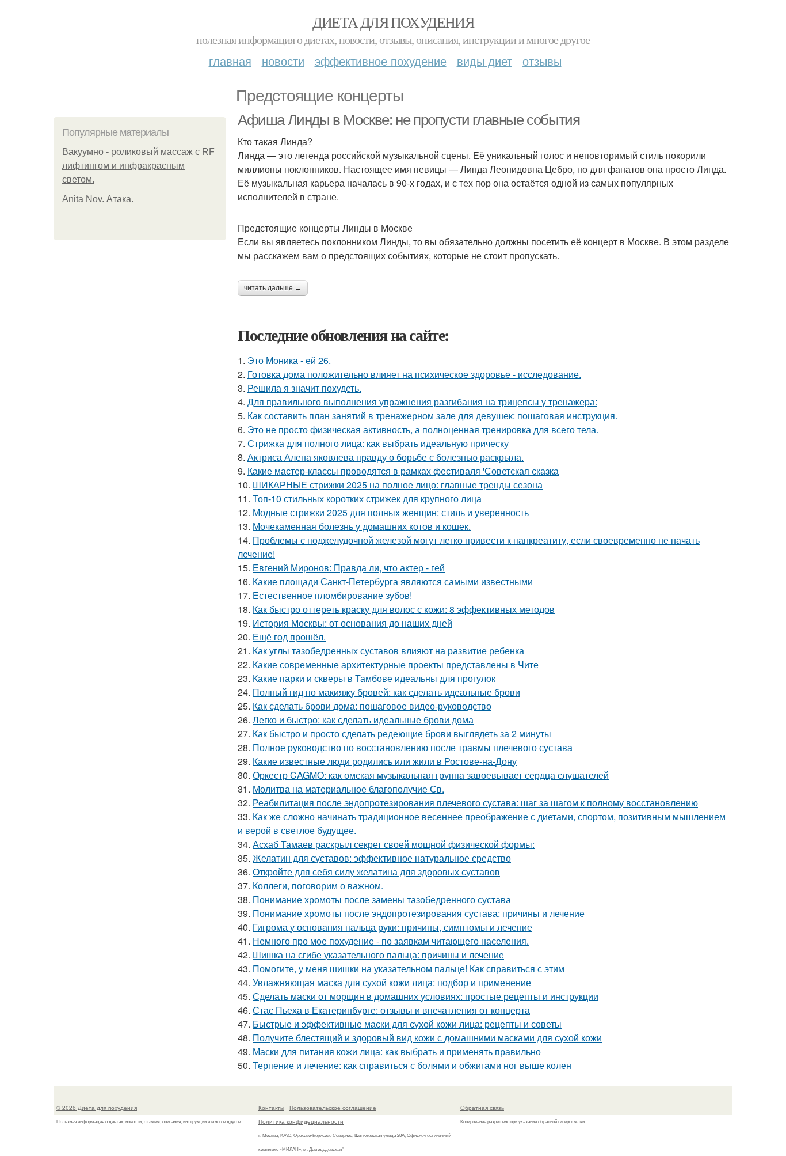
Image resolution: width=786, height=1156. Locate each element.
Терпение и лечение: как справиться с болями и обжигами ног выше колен (412, 1065)
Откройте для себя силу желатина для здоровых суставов (376, 871)
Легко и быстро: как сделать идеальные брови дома (363, 719)
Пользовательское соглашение (332, 1108)
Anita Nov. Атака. (97, 199)
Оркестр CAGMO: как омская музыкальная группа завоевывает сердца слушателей (431, 775)
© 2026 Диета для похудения (96, 1108)
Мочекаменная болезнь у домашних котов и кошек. (362, 526)
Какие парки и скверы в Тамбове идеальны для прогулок (374, 678)
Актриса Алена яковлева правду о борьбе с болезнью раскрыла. (385, 457)
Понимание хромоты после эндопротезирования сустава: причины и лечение (419, 913)
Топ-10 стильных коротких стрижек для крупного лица (367, 498)
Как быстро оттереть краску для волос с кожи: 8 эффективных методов (404, 609)
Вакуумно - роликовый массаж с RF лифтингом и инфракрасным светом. (138, 165)
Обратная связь (482, 1108)
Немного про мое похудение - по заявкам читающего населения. (391, 940)
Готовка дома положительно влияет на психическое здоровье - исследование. (414, 374)
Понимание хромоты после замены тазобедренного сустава (382, 899)
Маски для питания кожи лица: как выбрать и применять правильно (397, 1051)
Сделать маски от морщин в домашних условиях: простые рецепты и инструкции (425, 996)
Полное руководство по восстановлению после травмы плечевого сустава (413, 747)
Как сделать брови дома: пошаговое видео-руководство (372, 705)
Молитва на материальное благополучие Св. (348, 788)
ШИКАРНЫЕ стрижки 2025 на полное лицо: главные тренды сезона (398, 484)
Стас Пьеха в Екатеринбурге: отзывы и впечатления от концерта (391, 1010)
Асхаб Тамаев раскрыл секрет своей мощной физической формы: (394, 844)
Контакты (271, 1108)
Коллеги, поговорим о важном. (318, 885)
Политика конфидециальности (301, 1121)
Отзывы (542, 60)
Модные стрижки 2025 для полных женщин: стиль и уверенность (391, 512)
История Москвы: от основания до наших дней (352, 623)
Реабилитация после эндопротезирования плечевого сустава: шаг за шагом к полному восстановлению (475, 802)
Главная (230, 60)
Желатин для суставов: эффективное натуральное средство (382, 858)
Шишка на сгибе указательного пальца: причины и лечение (378, 954)
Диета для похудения (393, 22)
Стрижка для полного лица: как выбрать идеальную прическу (378, 443)
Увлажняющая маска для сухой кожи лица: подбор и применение (392, 982)
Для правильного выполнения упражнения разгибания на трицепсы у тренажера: (422, 401)
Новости (283, 60)
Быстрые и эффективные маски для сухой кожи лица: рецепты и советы (407, 1023)
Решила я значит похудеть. (304, 388)
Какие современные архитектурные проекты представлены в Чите (396, 664)
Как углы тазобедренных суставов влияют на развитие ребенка (388, 650)
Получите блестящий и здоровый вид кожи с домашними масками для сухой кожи (427, 1037)
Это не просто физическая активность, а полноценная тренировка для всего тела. (422, 429)
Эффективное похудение (381, 60)
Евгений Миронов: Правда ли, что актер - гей (349, 567)
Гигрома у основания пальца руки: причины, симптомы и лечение (392, 927)
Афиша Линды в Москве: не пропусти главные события (408, 119)
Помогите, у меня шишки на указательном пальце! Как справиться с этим (408, 968)
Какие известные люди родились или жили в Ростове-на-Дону (385, 761)
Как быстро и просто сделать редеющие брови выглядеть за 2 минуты (402, 733)
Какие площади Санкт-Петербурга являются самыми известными (393, 581)
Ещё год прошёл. (289, 636)
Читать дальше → (273, 288)
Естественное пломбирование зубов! (332, 595)
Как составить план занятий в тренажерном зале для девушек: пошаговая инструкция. (432, 415)
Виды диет (484, 60)
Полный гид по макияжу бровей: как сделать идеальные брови (386, 692)
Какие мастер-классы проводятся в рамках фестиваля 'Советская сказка (403, 470)
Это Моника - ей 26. (289, 360)
